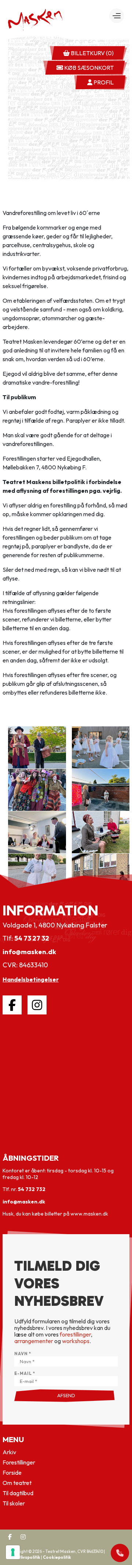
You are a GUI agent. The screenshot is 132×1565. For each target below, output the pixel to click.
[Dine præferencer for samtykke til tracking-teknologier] (13, 1552)
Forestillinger (19, 1462)
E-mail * (24, 1373)
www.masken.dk (89, 1213)
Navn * (22, 1354)
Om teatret (17, 1483)
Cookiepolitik (57, 1557)
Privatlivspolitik (24, 1557)
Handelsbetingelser (31, 979)
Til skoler (14, 1503)
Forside (12, 1472)
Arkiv (9, 1452)
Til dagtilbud (18, 1493)
